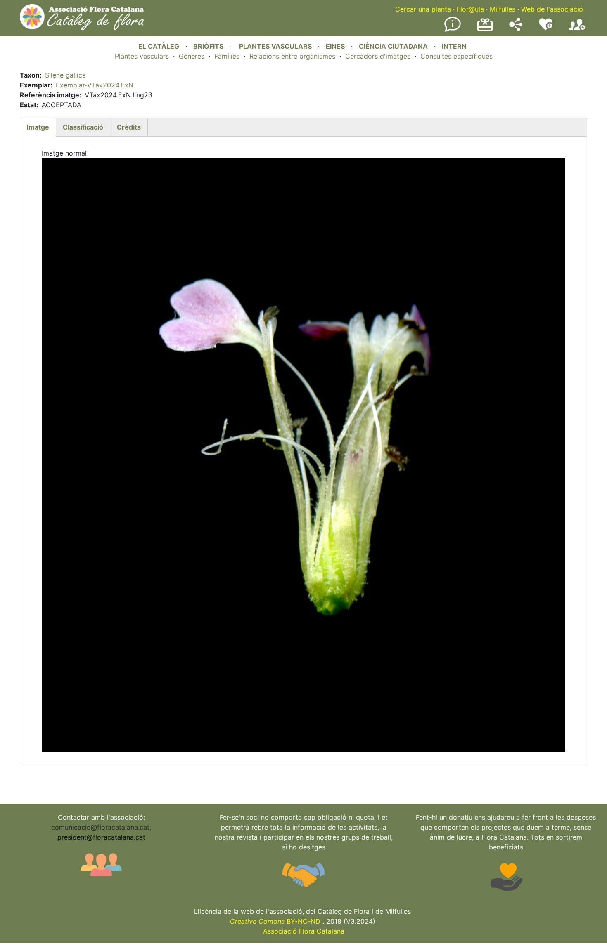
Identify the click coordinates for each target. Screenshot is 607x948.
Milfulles (502, 9)
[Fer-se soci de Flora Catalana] (577, 30)
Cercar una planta (423, 9)
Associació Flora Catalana (303, 931)
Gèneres (191, 56)
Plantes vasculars (142, 56)
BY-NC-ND (275, 921)
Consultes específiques (456, 56)
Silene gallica (65, 75)
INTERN (454, 46)
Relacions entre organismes (292, 56)
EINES (335, 46)
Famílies (226, 56)
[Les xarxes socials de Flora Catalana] (515, 28)
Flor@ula (470, 9)
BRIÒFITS (209, 46)
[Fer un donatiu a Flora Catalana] (485, 30)
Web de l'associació (552, 9)
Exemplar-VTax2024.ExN (94, 85)
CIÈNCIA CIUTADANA (393, 46)
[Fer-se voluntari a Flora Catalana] (545, 28)
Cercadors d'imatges (377, 56)
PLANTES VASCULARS (275, 46)
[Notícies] (452, 30)
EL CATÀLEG (158, 46)
